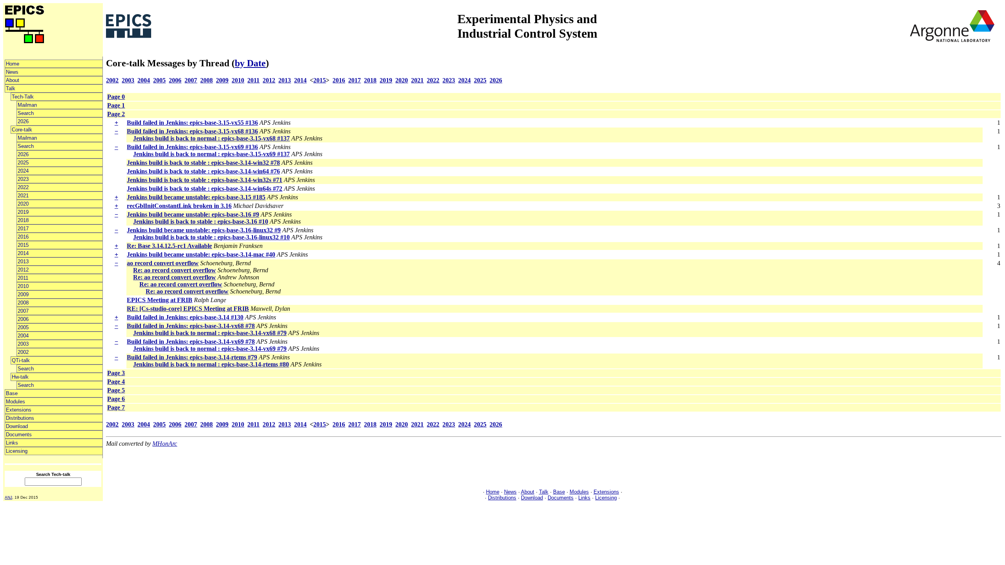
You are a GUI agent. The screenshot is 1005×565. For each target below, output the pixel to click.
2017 (23, 228)
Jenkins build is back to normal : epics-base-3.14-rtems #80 (211, 364)
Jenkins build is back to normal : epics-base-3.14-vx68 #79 (210, 333)
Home (12, 64)
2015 (23, 245)
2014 (23, 253)
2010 (23, 286)
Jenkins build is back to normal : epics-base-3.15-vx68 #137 (211, 138)
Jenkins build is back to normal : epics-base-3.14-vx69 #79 (210, 348)
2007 (23, 311)
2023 (23, 179)
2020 (23, 204)
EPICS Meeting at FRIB (159, 300)
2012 (23, 270)
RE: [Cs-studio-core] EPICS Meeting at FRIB (188, 308)
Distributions (20, 418)
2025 (23, 163)
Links (12, 443)
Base (12, 393)
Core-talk (22, 130)
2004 (23, 336)
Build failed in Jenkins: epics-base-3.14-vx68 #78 (191, 326)
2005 (23, 327)
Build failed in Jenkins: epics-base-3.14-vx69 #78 (191, 341)
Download (17, 426)
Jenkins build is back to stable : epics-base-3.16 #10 (200, 221)
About (12, 80)
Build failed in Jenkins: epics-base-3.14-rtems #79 (192, 357)
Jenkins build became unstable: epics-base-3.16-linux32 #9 (204, 230)
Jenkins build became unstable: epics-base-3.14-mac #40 (201, 254)
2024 (23, 171)
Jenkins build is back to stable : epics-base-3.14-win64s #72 (204, 188)
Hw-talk (20, 377)
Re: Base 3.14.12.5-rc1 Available (169, 245)
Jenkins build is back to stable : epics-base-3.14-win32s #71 (204, 180)
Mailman (27, 105)
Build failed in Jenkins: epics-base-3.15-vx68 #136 (192, 131)
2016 (23, 237)
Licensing (16, 451)
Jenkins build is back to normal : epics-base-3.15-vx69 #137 (211, 154)
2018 (23, 220)
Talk (10, 88)
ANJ (8, 497)
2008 (23, 303)
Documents (19, 434)
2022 (23, 187)
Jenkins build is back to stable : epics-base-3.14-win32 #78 (203, 162)
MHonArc (164, 443)
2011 (23, 278)
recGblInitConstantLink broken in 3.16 (179, 205)
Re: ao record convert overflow (174, 270)
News (12, 72)
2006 (23, 319)
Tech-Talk (23, 97)
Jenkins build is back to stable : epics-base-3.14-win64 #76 (203, 171)
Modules (15, 402)
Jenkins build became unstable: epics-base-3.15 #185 (196, 197)
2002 (23, 352)
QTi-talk (21, 360)
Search (26, 113)
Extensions (18, 410)
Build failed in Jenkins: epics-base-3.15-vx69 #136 (192, 147)
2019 (23, 212)
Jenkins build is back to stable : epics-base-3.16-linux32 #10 (211, 237)
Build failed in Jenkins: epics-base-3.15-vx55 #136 (192, 122)
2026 (23, 121)
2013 (23, 261)
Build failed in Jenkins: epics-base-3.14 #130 (185, 317)
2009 (23, 294)
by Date (250, 63)
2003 (23, 344)
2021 (23, 196)
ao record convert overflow (163, 263)
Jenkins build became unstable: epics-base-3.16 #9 (193, 214)
